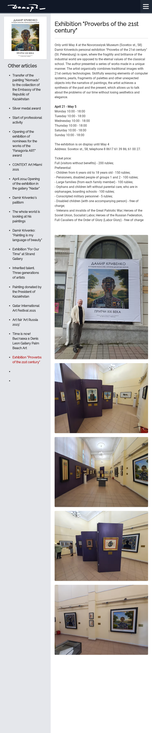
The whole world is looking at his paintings (26, 216)
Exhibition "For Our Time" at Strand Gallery (25, 254)
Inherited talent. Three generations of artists (25, 272)
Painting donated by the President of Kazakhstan (27, 291)
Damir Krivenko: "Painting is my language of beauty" (27, 235)
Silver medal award (26, 108)
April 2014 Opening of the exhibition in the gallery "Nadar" (26, 183)
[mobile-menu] (146, 6)
